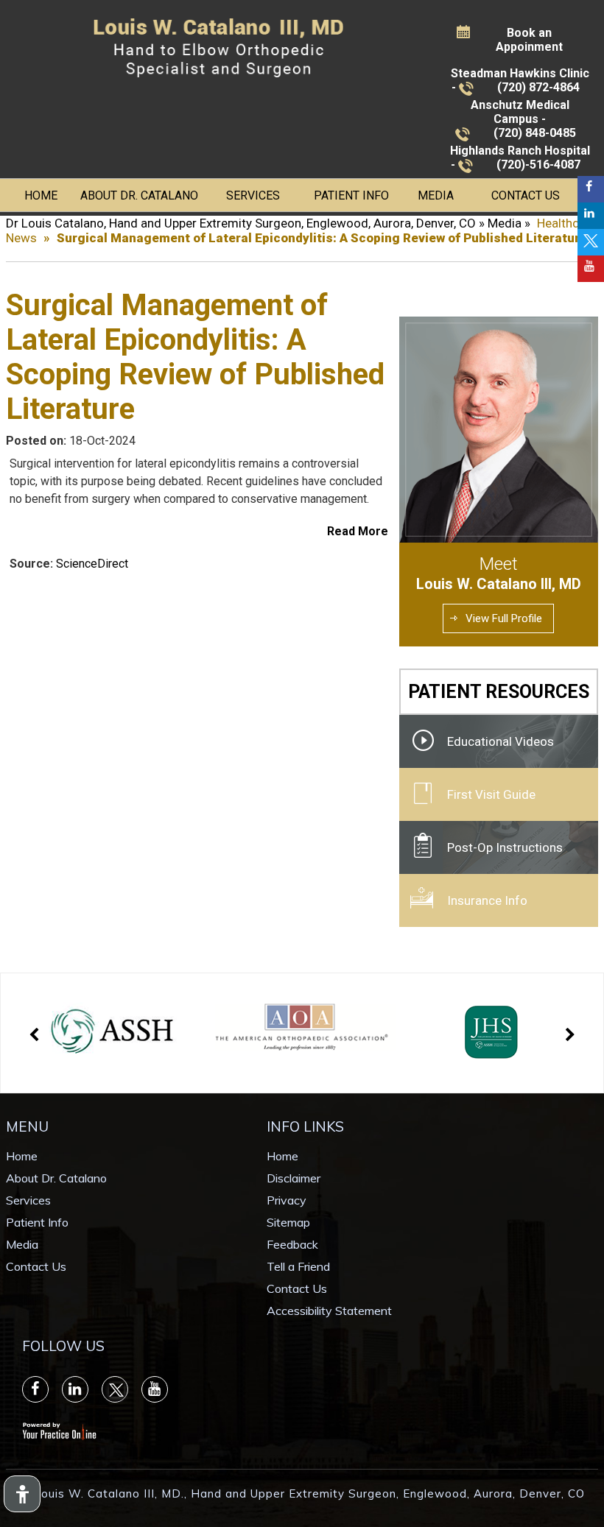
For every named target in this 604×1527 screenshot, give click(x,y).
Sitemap (288, 1222)
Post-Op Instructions (505, 847)
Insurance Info (487, 900)
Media (436, 195)
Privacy (286, 1200)
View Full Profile (504, 618)
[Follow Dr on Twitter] (590, 242)
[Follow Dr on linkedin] (590, 215)
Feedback (292, 1244)
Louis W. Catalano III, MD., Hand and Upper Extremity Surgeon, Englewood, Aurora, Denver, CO (309, 1493)
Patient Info (351, 195)
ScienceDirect (92, 564)
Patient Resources (498, 691)
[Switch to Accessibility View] (22, 1493)
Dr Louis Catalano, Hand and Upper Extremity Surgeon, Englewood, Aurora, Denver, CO (241, 223)
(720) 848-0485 (535, 133)
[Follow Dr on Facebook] (590, 189)
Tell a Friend (298, 1266)
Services (253, 195)
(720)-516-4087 (538, 165)
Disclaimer (293, 1178)
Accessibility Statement (329, 1310)
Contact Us (525, 195)
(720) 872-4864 (538, 87)
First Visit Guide (491, 794)
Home (40, 195)
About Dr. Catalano (139, 195)
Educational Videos (500, 741)
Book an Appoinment (529, 40)
